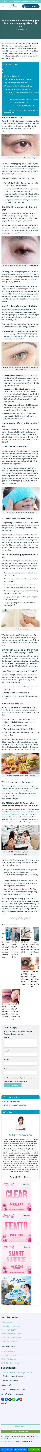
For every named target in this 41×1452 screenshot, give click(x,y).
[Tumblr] (30, 1177)
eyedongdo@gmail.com (8, 1441)
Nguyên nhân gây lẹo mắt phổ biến (16, 82)
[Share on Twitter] (18, 918)
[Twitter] (19, 1177)
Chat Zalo (8, 1449)
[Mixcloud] (27, 1177)
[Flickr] (25, 1177)
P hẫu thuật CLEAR (8, 1330)
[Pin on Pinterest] (26, 918)
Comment (7, 1037)
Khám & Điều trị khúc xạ (9, 1341)
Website (6, 1069)
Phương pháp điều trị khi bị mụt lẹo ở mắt (18, 86)
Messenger (22, 1449)
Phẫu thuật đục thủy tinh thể (11, 1337)
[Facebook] (22, 1177)
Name (6, 1051)
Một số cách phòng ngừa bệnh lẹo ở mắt (18, 89)
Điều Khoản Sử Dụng (8, 1355)
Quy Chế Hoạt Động (8, 1351)
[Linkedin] (13, 1177)
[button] (20, 71)
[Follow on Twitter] (6, 1399)
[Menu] (2, 6)
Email (6, 1060)
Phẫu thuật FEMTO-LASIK (10, 1326)
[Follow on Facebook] (2, 1399)
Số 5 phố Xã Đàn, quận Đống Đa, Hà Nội (17, 1373)
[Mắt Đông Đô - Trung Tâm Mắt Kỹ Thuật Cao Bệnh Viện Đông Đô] (13, 6)
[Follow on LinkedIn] (17, 1399)
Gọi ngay (36, 1449)
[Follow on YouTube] (20, 1399)
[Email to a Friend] (22, 918)
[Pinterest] (11, 1177)
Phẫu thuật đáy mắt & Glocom (11, 1334)
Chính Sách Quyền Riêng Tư (11, 1363)
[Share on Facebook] (15, 918)
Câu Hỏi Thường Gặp (9, 1359)
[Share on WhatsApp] (11, 918)
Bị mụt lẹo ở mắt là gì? (12, 76)
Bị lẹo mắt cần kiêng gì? (20, 102)
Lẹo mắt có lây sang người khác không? (25, 99)
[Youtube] (16, 1177)
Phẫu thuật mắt (6, 1322)
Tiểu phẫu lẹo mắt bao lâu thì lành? (24, 105)
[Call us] (13, 1399)
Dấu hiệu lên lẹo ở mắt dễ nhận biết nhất (18, 79)
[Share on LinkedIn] (29, 918)
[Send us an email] (10, 1399)
